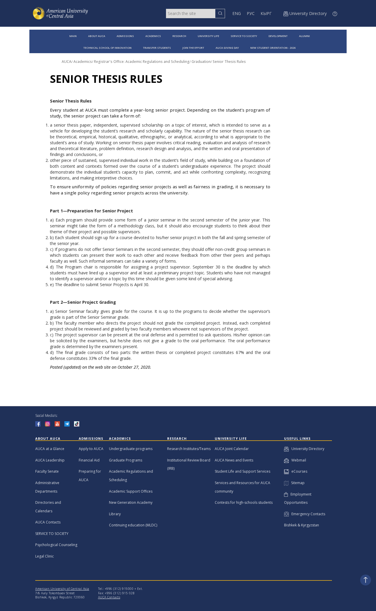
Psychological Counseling (56, 544)
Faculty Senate (47, 471)
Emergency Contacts (307, 513)
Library (115, 513)
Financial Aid (89, 460)
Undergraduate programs (130, 448)
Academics (82, 61)
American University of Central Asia (62, 589)
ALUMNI (304, 36)
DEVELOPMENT (278, 36)
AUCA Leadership (50, 460)
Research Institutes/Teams (189, 448)
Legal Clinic (44, 556)
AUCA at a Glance (49, 448)
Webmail (297, 460)
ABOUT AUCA (96, 36)
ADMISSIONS (125, 36)
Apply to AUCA (91, 448)
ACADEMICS (153, 36)
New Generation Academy (130, 502)
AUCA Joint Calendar (232, 448)
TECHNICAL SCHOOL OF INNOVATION (107, 48)
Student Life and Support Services (242, 471)
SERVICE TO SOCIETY (244, 36)
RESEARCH (179, 36)
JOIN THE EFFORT (193, 48)
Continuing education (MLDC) (133, 525)
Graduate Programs (125, 460)
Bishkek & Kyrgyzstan (301, 525)
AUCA (66, 61)
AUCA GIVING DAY (227, 48)
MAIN (73, 36)
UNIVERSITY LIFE (208, 36)
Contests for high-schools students (244, 502)
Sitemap (296, 482)
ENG (236, 13)
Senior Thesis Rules (229, 61)
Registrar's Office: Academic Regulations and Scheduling (141, 61)
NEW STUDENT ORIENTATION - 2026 (273, 48)
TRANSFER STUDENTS (157, 48)
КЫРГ (266, 13)
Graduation (201, 61)
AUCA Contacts (48, 522)
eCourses (298, 471)
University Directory (306, 448)
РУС (251, 13)
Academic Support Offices (130, 491)
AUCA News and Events (234, 460)
